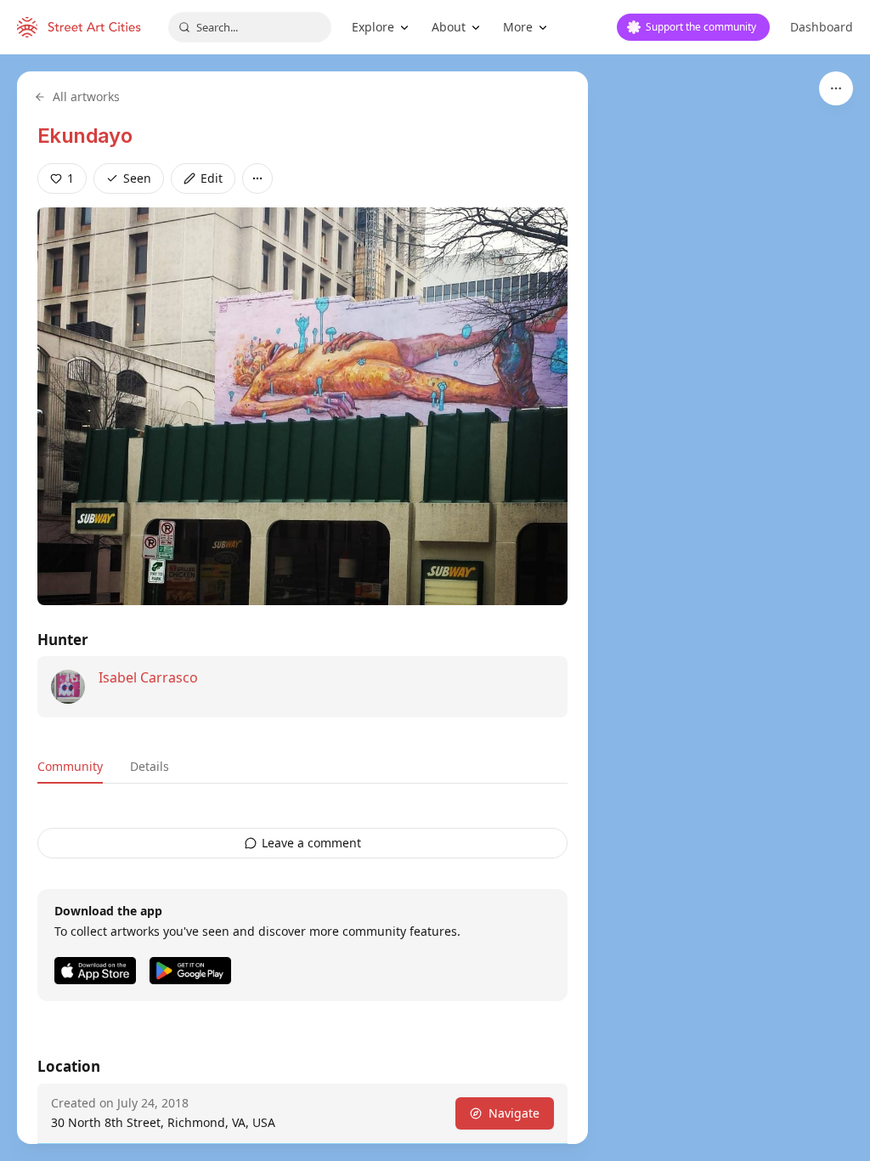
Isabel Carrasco (148, 677)
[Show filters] (836, 88)
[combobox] (249, 27)
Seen (137, 178)
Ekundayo (84, 135)
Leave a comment (311, 843)
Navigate (514, 1113)
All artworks (86, 96)
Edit (212, 178)
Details (149, 766)
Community (70, 766)
